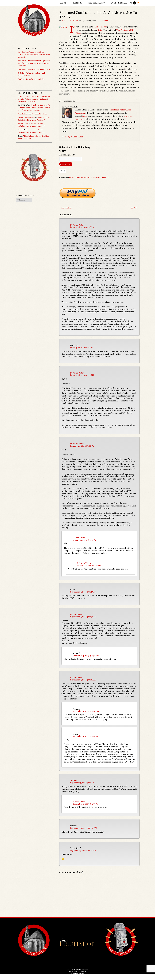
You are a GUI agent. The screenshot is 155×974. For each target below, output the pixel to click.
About (63, 3)
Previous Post (65, 208)
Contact (77, 3)
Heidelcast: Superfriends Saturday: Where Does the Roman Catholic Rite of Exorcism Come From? (34, 63)
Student (73, 780)
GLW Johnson (76, 614)
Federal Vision (74, 177)
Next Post (134, 208)
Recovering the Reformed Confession (95, 177)
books (84, 116)
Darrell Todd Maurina (26, 117)
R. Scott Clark (70, 21)
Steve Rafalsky (23, 114)
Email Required (67, 155)
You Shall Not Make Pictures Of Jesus (32, 79)
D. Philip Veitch (77, 225)
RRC (100, 30)
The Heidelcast (96, 3)
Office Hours (101, 27)
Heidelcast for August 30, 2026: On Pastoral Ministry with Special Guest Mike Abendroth (34, 54)
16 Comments (103, 21)
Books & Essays (119, 3)
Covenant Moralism (39, 114)
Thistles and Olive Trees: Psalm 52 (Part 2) (34, 69)
